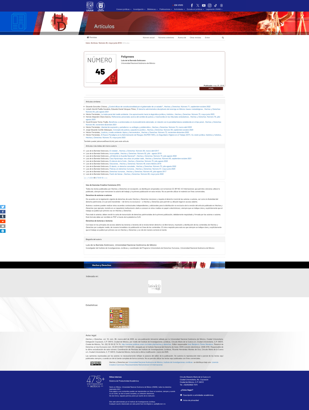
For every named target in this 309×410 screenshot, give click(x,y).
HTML (211, 88)
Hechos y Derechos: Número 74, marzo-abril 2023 (172, 127)
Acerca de (182, 37)
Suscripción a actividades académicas (198, 395)
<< (85, 177)
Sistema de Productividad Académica (124, 381)
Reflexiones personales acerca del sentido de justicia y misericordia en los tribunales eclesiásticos (150, 116)
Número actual (148, 37)
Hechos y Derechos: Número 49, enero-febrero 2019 (140, 163)
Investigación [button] (138, 9)
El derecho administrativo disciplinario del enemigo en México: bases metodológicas (170, 109)
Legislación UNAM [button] (213, 9)
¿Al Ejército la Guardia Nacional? (122, 156)
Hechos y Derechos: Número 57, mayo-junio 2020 (155, 168)
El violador (113, 150)
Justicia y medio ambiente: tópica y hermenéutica (120, 132)
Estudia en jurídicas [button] (195, 9)
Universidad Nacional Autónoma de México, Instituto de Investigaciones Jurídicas (161, 362)
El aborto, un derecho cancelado (122, 166)
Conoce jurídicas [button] (123, 9)
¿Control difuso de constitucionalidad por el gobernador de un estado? (135, 106)
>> (106, 177)
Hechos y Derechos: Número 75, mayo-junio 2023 (194, 114)
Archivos (94, 43)
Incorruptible (114, 153)
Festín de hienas (116, 174)
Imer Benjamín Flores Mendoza (200, 344)
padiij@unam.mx (159, 404)
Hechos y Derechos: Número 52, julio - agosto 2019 (141, 153)
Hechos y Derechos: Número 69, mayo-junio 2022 (144, 174)
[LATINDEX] (155, 287)
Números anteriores (166, 37)
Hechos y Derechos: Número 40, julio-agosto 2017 (146, 171)
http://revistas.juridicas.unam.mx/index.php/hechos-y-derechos (146, 344)
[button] (92, 37)
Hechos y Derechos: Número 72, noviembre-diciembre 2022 (165, 132)
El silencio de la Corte (118, 161)
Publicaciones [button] (165, 9)
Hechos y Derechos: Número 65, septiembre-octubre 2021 (168, 158)
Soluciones (114, 163)
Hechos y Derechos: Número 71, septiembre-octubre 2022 (187, 106)
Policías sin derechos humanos (122, 168)
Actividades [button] (179, 9)
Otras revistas (195, 37)
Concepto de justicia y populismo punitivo (129, 129)
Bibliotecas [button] (151, 9)
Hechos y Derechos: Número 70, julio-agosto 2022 (157, 156)
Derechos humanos (117, 171)
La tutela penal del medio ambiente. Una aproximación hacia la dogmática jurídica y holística (137, 114)
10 (102, 177)
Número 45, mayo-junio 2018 (110, 43)
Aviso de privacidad (191, 400)
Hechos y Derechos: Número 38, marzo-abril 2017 (139, 150)
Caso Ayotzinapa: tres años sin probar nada (126, 158)
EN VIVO (178, 5)
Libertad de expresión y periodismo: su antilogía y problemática (126, 127)
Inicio (88, 43)
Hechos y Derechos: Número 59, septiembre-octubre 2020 (170, 129)
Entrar (207, 37)
